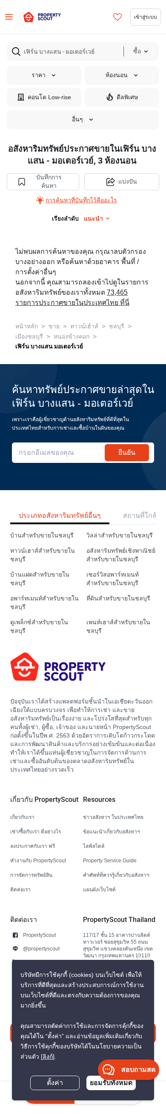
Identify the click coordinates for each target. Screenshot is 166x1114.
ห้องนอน (117, 75)
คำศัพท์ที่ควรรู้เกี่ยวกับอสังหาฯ (116, 875)
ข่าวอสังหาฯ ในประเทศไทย (113, 817)
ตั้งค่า (55, 1083)
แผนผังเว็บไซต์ (99, 889)
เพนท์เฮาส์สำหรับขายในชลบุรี (118, 627)
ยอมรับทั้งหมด (111, 1083)
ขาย (54, 326)
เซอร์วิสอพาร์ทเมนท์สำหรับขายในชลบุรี (112, 579)
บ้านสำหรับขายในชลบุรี (42, 535)
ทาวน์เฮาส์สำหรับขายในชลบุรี (42, 555)
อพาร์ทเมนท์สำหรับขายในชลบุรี (44, 603)
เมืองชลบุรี (29, 336)
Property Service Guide (110, 860)
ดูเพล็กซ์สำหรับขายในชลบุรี (39, 627)
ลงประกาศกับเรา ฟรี (32, 846)
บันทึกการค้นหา (49, 181)
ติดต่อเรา (20, 889)
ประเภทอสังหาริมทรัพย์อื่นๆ (60, 515)
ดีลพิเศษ (127, 97)
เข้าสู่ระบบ (145, 17)
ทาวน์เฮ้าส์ (84, 326)
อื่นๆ (77, 119)
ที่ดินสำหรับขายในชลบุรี (118, 598)
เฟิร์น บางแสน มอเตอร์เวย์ (49, 346)
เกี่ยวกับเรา (22, 817)
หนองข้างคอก (71, 336)
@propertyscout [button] (41, 948)
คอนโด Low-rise (49, 97)
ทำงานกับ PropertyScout (38, 860)
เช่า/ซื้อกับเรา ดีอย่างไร (35, 831)
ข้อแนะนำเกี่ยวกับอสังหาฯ (111, 831)
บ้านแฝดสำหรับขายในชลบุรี (39, 579)
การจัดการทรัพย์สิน (31, 875)
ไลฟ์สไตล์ (93, 846)
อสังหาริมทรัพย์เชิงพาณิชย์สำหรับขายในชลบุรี (120, 555)
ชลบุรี (116, 326)
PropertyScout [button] (39, 935)
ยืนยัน (126, 452)
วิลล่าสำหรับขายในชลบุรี (119, 535)
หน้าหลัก (26, 326)
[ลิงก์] (47, 1056)
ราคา (38, 75)
